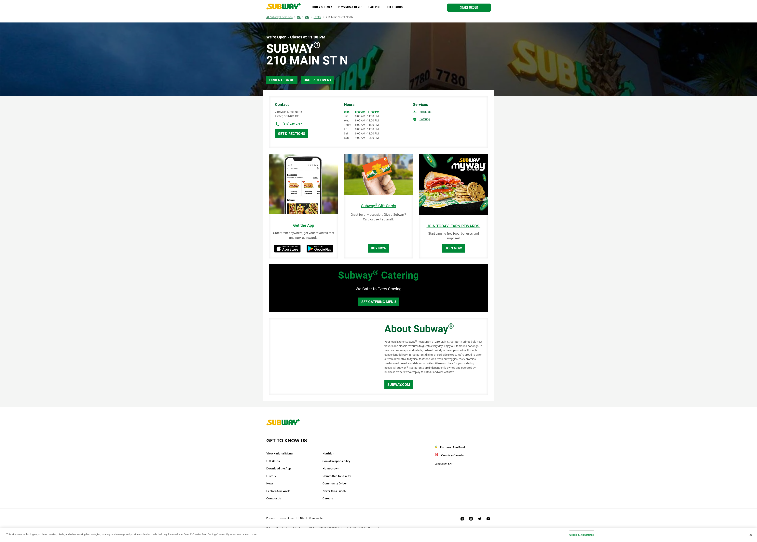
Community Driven (335, 483)
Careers (328, 498)
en (443, 463)
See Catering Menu (378, 302)
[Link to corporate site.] (283, 435)
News (269, 483)
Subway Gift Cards (378, 206)
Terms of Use (286, 518)
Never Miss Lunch (334, 491)
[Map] (322, 356)
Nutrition (328, 453)
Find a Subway (322, 7)
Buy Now (378, 248)
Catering (374, 7)
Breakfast (426, 111)
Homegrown (331, 468)
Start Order (469, 7)
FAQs (301, 518)
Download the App (278, 468)
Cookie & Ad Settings (581, 534)
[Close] (750, 535)
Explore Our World (278, 491)
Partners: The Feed (452, 447)
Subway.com (398, 384)
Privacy (270, 518)
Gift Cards (395, 7)
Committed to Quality (337, 476)
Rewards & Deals (350, 7)
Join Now (453, 248)
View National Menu (279, 453)
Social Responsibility (336, 461)
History (271, 476)
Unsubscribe (316, 518)
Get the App (303, 225)
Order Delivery (317, 80)
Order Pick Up (282, 80)
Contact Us (273, 498)
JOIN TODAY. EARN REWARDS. (453, 226)
